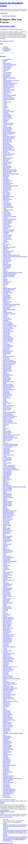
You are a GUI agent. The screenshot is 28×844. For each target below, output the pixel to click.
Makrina (5, 481)
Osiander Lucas (6, 569)
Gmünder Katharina (7, 337)
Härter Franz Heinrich (8, 360)
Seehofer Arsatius (7, 668)
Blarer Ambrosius (7, 165)
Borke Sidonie (6, 181)
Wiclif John (5, 773)
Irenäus (4, 404)
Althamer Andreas (7, 82)
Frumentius (5, 320)
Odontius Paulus (7, 556)
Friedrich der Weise (7, 312)
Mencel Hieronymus (8, 516)
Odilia (4, 554)
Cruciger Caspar (7, 237)
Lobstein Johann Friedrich (9, 465)
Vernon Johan (6, 750)
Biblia (4, 156)
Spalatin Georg (6, 685)
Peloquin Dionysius (7, 584)
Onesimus (5, 566)
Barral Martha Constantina (9, 136)
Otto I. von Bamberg (8, 572)
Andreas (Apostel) (7, 92)
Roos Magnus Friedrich (8, 634)
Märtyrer (12, 41)
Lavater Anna (6, 453)
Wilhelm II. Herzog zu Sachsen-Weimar (12, 778)
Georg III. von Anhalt (8, 328)
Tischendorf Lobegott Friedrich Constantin (13, 733)
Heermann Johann (7, 367)
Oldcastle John (6, 560)
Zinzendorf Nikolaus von (9, 791)
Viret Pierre (5, 757)
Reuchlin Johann (7, 621)
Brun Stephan (6, 192)
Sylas (4, 708)
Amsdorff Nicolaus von (8, 87)
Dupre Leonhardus (7, 260)
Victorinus (5, 753)
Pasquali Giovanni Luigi (8, 580)
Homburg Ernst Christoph (9, 389)
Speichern (2, 843)
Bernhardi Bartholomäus (9, 149)
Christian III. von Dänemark (9, 216)
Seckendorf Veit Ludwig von (10, 666)
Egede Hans (6, 268)
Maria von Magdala (7, 488)
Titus (4, 734)
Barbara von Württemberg (9, 132)
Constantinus (6, 232)
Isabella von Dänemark (8, 405)
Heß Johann (6, 376)
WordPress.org (6, 50)
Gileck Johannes (7, 336)
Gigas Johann (6, 335)
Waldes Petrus (6, 763)
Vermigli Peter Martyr (8, 749)
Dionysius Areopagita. (8, 251)
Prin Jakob (5, 610)
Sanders (5, 649)
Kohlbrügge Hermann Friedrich (10, 444)
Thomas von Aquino (8, 725)
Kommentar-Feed (7, 49)
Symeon (5, 709)
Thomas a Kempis (7, 723)
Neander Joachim (7, 544)
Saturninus (5, 652)
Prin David (5, 609)
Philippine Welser (7, 594)
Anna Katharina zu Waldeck (9, 95)
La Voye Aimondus (7, 446)
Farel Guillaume (7, 291)
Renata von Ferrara (7, 620)
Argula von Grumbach (8, 111)
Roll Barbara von (7, 630)
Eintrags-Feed (6, 48)
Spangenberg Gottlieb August (10, 688)
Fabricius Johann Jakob (8, 289)
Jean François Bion (7, 26)
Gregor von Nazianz (8, 341)
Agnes (4, 71)
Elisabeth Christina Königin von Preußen (12, 272)
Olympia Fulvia (6, 565)
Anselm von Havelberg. (8, 99)
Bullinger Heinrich (7, 199)
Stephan (5, 700)
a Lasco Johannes (7, 59)
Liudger (5, 464)
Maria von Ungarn (7, 490)
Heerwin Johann (7, 368)
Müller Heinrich (7, 537)
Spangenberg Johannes (8, 689)
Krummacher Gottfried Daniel (10, 445)
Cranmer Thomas (7, 236)
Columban (5, 228)
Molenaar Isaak (6, 524)
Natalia (4, 542)
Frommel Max (6, 317)
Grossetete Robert (7, 347)
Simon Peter (6, 681)
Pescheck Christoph (7, 588)
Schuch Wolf (6, 664)
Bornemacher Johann (8, 183)
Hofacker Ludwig (7, 388)
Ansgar (4, 100)
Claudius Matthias (7, 221)
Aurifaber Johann (7, 127)
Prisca (4, 612)
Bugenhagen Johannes (8, 196)
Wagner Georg (6, 761)
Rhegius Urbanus (7, 625)
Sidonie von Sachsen (8, 677)
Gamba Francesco (7, 321)
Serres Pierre (6, 674)
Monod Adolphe (7, 528)
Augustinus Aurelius (8, 124)
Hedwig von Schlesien (8, 364)
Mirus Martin (6, 522)
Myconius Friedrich (7, 540)
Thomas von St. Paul (8, 726)
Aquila (4, 108)
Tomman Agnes (6, 735)
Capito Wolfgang (7, 204)
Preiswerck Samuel (7, 608)
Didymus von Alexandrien (9, 247)
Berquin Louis (6, 152)
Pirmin (4, 597)
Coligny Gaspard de (7, 225)
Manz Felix (5, 484)
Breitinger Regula (7, 187)
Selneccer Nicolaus (7, 670)
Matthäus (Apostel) (7, 504)
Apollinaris (5, 107)
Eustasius (5, 284)
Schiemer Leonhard (7, 657)
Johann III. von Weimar (8, 417)
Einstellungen (3, 811)
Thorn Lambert (6, 727)
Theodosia (5, 721)
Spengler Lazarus (7, 692)
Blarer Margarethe (7, 167)
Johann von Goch (7, 418)
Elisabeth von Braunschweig (10, 273)
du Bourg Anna (6, 259)
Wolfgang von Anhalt (8, 782)
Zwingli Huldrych (7, 797)
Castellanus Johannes (8, 209)
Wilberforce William (7, 777)
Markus (5, 492)
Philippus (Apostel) (7, 596)
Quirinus (5, 616)
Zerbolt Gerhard (7, 787)
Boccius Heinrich (7, 172)
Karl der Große (6, 433)
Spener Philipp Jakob (8, 690)
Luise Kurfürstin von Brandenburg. (11, 469)
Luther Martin (6, 476)
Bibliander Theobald (8, 157)
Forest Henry (6, 303)
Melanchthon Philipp (8, 513)
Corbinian (5, 233)
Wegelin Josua (6, 767)
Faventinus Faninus (7, 292)
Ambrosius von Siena (8, 86)
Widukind (5, 774)
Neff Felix (5, 546)
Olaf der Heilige (7, 558)
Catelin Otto (6, 211)
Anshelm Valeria (7, 101)
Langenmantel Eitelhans (8, 450)
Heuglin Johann (6, 377)
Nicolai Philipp (6, 549)
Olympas (5, 564)
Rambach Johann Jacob (8, 618)
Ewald (4, 287)
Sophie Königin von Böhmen (10, 684)
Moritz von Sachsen (7, 530)
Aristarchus (5, 112)
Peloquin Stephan (7, 585)
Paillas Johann (6, 573)
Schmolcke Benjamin (8, 661)
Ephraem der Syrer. (7, 281)
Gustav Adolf (6, 348)
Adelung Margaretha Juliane (9, 64)
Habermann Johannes (8, 351)
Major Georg (6, 480)
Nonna (4, 553)
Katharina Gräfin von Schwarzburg (11, 434)
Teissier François (7, 713)
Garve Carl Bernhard (8, 323)
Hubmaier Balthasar (7, 395)
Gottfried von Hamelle (8, 339)
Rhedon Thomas (7, 624)
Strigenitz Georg (7, 704)
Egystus (5, 269)
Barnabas (5, 135)
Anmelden (5, 46)
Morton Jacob (6, 533)
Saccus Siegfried (7, 642)
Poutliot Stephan (7, 606)
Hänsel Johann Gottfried (8, 356)
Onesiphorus (6, 568)
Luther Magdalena (7, 474)
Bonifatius (5, 177)
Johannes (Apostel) (7, 420)
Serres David (6, 672)
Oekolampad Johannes (8, 557)
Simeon (5, 680)
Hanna (4, 355)
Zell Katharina (6, 785)
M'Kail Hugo (6, 477)
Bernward (5, 151)
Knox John (5, 442)
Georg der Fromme (7, 327)
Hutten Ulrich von (7, 403)
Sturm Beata (6, 705)
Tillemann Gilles (7, 730)
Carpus (4, 208)
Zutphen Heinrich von (8, 793)
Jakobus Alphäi (6, 409)
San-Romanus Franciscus (9, 646)
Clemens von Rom (7, 223)
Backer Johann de (7, 131)
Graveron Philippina (8, 340)
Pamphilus (5, 576)
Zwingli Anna (6, 795)
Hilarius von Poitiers (8, 384)
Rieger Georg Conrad (8, 628)
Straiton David (6, 702)
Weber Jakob (6, 766)
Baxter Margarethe (7, 141)
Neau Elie (5, 545)
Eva (4, 285)
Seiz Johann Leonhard (8, 669)
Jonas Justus (6, 424)
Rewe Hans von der (7, 622)
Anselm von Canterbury (8, 97)
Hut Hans (5, 401)
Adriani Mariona (7, 67)
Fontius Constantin (7, 301)
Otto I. (4, 570)
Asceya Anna (6, 119)
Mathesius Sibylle (7, 502)
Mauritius (5, 508)
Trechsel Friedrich (7, 737)
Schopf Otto (6, 662)
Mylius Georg (6, 541)
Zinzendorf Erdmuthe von (9, 790)
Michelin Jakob (6, 520)
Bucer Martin (6, 195)
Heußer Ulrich (6, 380)
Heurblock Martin (7, 379)
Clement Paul (6, 224)
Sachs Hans (6, 644)
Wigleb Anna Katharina (8, 775)
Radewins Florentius (8, 617)
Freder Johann (6, 308)
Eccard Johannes (7, 267)
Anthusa (5, 103)
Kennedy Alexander (7, 438)
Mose (4, 534)
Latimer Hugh (6, 452)
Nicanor (5, 548)
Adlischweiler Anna (7, 66)
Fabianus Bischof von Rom (9, 288)
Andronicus (6, 93)
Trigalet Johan (6, 738)
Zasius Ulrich (6, 783)
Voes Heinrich (6, 758)
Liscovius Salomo (7, 462)
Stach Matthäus (6, 696)
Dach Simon (6, 241)
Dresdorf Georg (6, 257)
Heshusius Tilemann (8, 375)
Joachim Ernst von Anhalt (9, 412)
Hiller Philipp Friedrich (8, 387)
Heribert (5, 372)
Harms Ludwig (6, 359)
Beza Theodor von (7, 155)
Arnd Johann (6, 113)
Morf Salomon (6, 529)
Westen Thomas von (8, 771)
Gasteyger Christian (7, 324)
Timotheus (5, 731)
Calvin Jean (6, 201)
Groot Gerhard (6, 344)
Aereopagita (6, 70)
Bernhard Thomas (7, 148)
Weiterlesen (2, 38)
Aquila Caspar (6, 109)
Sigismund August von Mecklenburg (11, 678)
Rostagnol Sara (6, 637)
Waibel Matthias (7, 762)
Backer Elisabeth (7, 129)
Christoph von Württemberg (9, 219)
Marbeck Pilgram (7, 485)
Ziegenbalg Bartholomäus (9, 789)
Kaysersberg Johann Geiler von (10, 437)
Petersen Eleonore (7, 589)
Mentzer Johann (7, 517)
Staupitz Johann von (8, 697)
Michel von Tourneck (8, 518)
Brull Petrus (6, 191)
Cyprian (5, 240)
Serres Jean (5, 673)
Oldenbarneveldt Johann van (10, 561)
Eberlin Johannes (7, 265)
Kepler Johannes (7, 440)
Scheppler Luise (7, 654)
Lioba (4, 461)
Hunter (4, 399)
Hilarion (5, 383)
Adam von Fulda (7, 63)
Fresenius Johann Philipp (9, 309)
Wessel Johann (6, 770)
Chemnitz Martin (7, 215)
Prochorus (5, 613)
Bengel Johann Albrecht (8, 147)
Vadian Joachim (6, 747)
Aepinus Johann (7, 68)
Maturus (5, 506)
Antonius (5, 105)
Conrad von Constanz (8, 231)
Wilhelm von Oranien (8, 779)
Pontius (4, 605)
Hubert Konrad (6, 393)
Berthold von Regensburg (9, 153)
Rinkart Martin (6, 629)
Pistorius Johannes (7, 598)
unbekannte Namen (7, 742)
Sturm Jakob (6, 706)
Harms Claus (6, 357)
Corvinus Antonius (7, 235)
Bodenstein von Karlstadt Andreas (11, 173)
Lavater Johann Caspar (8, 454)
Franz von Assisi (7, 307)
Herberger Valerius (7, 371)
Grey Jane (5, 343)
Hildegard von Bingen (8, 385)
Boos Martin (6, 179)
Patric (4, 581)
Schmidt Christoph (7, 660)
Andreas (20, 29)
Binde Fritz (5, 160)
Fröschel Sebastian (7, 319)
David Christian (6, 244)
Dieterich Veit (6, 248)
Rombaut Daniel (7, 632)
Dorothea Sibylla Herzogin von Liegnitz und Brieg (15, 256)
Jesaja (4, 410)
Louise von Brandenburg (9, 466)
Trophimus (5, 739)
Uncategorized (6, 743)
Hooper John (6, 391)
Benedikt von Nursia (8, 145)
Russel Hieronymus (7, 638)
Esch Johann (6, 283)
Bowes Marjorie (7, 184)
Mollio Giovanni (7, 525)
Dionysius (5, 249)
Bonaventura (6, 176)
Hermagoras (6, 373)
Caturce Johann (6, 212)
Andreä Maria (6, 91)
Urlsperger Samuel (7, 745)
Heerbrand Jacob (7, 365)
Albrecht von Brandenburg (9, 78)
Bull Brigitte (6, 197)
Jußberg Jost (6, 428)
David (4, 243)
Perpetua (5, 586)
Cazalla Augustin (7, 213)
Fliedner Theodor (7, 297)
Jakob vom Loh (6, 406)
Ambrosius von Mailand (8, 84)
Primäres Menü (4, 13)
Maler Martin (6, 482)
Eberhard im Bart (7, 264)
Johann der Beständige (8, 414)
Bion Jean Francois (4, 41)
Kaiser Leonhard (7, 430)
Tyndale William (7, 741)
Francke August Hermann (9, 305)
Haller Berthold (6, 352)
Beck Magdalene (7, 144)
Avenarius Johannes (7, 128)
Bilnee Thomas (6, 159)
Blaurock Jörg (6, 168)
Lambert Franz (6, 449)
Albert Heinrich (6, 76)
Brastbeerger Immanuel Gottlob (10, 185)
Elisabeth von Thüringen (9, 276)
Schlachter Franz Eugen (8, 658)
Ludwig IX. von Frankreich (9, 468)
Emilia (4, 277)
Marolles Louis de (7, 493)
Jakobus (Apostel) (7, 408)
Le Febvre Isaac (7, 457)
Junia (4, 426)
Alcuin (4, 79)
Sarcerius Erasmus (7, 650)
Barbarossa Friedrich (8, 133)
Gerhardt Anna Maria (8, 331)
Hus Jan (5, 400)
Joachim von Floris (7, 413)
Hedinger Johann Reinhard (9, 361)
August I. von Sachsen (8, 123)
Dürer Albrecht (6, 261)
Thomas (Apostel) (7, 722)
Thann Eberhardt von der (9, 720)
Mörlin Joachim (6, 532)
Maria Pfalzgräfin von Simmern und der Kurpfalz (14, 486)
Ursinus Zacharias (7, 746)
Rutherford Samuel (7, 640)
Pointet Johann (6, 600)
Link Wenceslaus (7, 460)
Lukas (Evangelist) (7, 470)
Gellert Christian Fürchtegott (9, 325)
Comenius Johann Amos (8, 229)
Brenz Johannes (6, 188)
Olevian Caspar (6, 562)
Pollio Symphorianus (8, 602)
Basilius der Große (7, 139)
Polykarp (5, 604)
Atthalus (5, 121)
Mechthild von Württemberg (9, 510)
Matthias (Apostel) (7, 505)
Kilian (4, 441)
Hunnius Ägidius (7, 397)
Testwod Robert (7, 716)
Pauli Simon (6, 582)
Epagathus (5, 279)
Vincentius (5, 755)
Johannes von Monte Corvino (10, 422)
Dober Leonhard (7, 253)
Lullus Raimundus (7, 472)
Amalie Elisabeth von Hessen (10, 83)
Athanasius (5, 120)
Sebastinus (5, 665)
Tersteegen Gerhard (7, 714)
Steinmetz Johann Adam (8, 698)
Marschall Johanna (7, 494)
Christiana (5, 217)
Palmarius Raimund (7, 574)
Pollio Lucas (6, 601)
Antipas (5, 104)
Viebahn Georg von (7, 754)
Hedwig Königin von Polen (9, 363)
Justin (4, 429)
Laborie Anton (6, 448)
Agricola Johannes (7, 72)
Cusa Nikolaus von (7, 239)
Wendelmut (5, 769)
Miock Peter (6, 521)
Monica (5, 526)
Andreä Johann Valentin (8, 89)
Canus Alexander (7, 203)
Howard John (6, 392)
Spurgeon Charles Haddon (9, 694)
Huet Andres (6, 396)
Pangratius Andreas (7, 577)
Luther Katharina (7, 473)
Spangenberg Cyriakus (8, 686)
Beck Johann (6, 143)
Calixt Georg (6, 200)
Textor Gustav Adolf (8, 717)
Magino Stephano (7, 478)
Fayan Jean (5, 293)
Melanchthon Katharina (8, 512)
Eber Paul (5, 263)
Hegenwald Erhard (7, 369)
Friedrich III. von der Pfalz (9, 313)
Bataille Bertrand (7, 140)
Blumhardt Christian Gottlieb (10, 169)
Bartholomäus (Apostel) (8, 137)
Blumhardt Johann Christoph (10, 171)
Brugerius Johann (7, 189)
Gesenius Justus (6, 333)
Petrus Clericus (6, 593)
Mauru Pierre (6, 509)
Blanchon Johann (7, 163)
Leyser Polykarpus (7, 458)
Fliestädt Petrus (6, 299)
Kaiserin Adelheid (7, 432)
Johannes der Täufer (8, 421)
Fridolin (5, 311)
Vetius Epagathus (7, 751)
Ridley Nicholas (7, 626)
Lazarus (5, 456)
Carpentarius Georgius (8, 207)
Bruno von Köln (7, 193)
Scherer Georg (6, 656)
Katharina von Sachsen (8, 436)
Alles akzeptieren (11, 811)
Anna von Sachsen (7, 96)
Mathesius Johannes (7, 501)
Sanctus (5, 648)
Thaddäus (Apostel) (7, 718)
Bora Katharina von (7, 180)
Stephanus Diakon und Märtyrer (10, 701)
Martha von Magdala (8, 497)
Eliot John (5, 271)
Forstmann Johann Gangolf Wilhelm (11, 304)
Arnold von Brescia (7, 117)
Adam (4, 62)
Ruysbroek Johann (7, 641)
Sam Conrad (6, 645)
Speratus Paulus (6, 693)
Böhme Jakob (6, 175)
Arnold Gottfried (7, 116)
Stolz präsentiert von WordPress (7, 801)
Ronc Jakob (6, 633)
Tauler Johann (6, 710)
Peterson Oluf (6, 590)
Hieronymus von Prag (8, 381)
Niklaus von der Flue (8, 550)
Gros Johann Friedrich (8, 345)
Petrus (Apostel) (7, 592)
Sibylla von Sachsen (8, 676)
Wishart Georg (6, 781)
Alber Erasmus (6, 75)
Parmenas (5, 578)
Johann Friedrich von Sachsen (10, 416)
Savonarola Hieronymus (8, 653)
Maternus (5, 500)
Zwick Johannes (7, 794)
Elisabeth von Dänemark (9, 275)
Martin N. (5, 498)
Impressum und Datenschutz (9, 16)
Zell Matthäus (6, 786)
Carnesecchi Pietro (7, 205)
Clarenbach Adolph (7, 220)
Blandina (5, 164)
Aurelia (4, 125)
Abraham (5, 60)
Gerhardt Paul (6, 332)
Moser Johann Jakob (8, 536)
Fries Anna (5, 315)
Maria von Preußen (7, 489)
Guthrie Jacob (6, 349)
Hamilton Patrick (7, 353)
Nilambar (2, 802)
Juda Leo (5, 425)
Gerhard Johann (7, 329)
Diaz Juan (5, 245)
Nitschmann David (7, 552)
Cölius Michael (6, 227)
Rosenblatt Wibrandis (8, 636)
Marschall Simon (7, 496)
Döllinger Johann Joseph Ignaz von (11, 255)
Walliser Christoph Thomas (9, 765)
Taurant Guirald (6, 712)
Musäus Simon (6, 538)
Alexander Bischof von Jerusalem (11, 80)
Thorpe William (6, 729)
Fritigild (5, 316)
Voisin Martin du (7, 759)
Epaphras (5, 280)
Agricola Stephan (7, 74)
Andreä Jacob (6, 88)
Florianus (5, 300)
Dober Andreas (6, 252)
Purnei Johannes (7, 614)
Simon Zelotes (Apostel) (8, 682)
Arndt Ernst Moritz (7, 115)
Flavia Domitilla (7, 295)
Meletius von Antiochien (9, 514)
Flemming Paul (6, 296)
